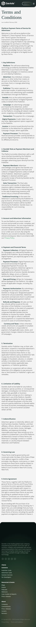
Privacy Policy (9, 238)
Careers (4, 611)
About (4, 601)
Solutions (5, 568)
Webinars (5, 592)
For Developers (6, 577)
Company (5, 604)
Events (4, 587)
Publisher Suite (6, 570)
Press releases (6, 596)
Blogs (3, 585)
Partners (4, 613)
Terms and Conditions (17, 622)
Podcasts (4, 589)
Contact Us (26, 3)
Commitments (6, 606)
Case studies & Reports (9, 594)
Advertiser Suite (7, 573)
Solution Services (7, 575)
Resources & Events (8, 582)
